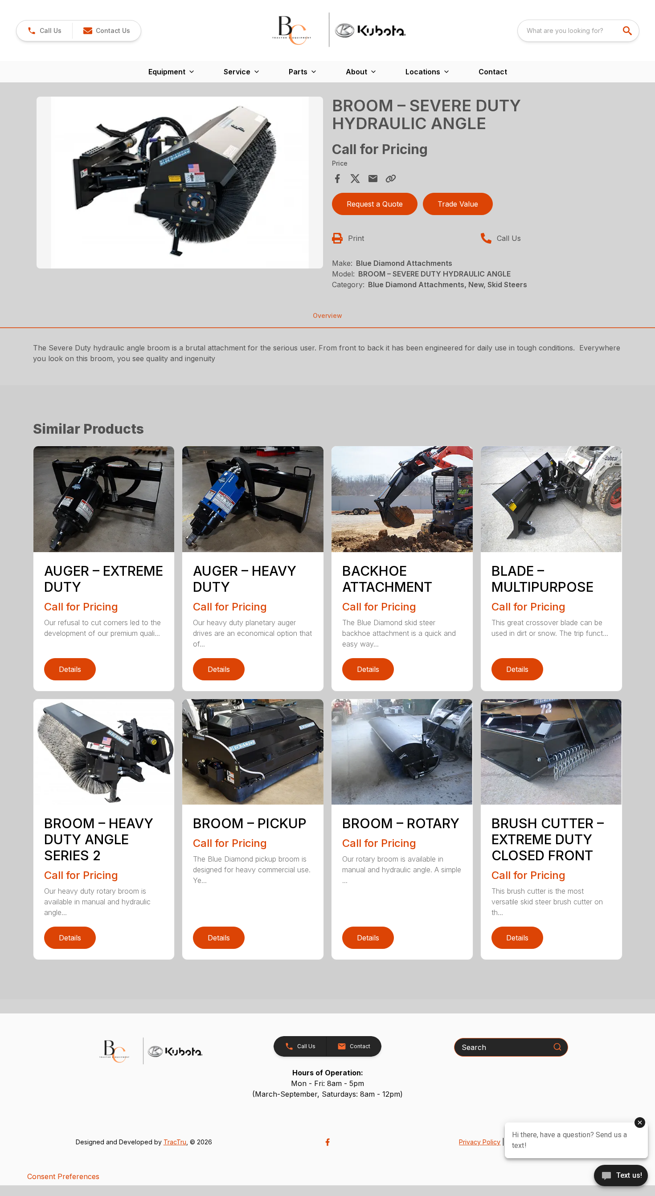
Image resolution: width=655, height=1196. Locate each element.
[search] (628, 30)
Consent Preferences (63, 1176)
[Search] (557, 1046)
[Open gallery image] (180, 182)
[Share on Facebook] (337, 178)
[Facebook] (327, 1142)
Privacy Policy (479, 1142)
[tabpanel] (180, 184)
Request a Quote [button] (375, 203)
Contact (493, 71)
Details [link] (70, 669)
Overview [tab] (327, 315)
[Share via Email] (373, 178)
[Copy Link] (390, 178)
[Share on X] (355, 178)
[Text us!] (621, 1176)
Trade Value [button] (458, 203)
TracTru (175, 1142)
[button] (44, 31)
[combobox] (578, 30)
